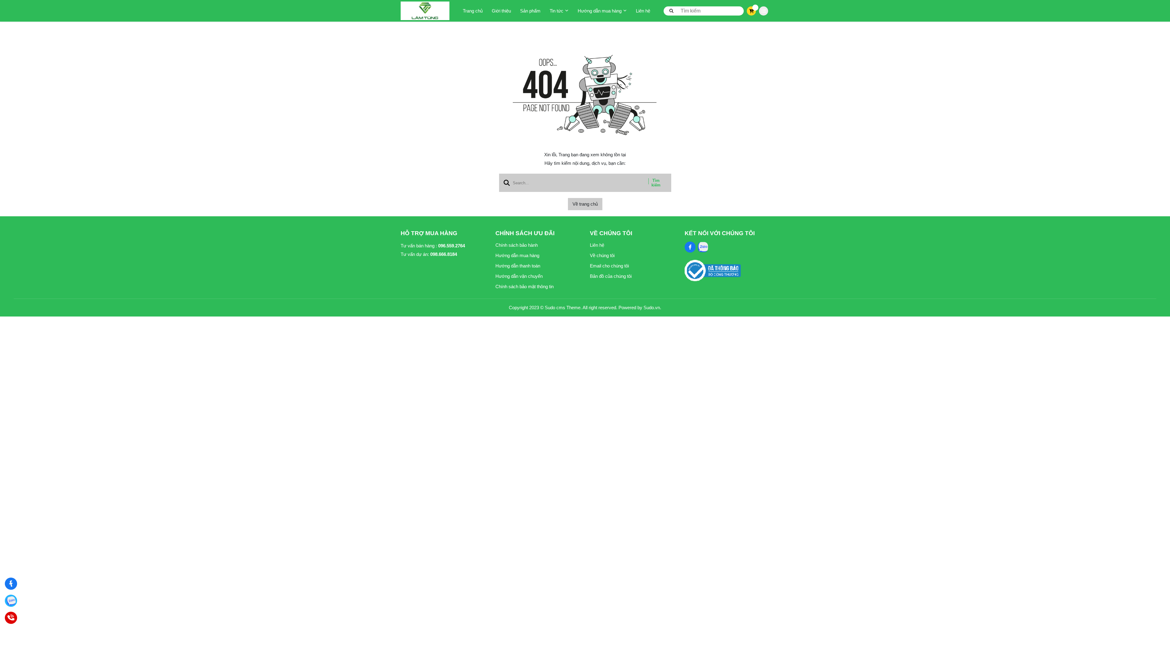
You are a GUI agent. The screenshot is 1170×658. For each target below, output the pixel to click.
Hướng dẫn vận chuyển (519, 276)
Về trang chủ (585, 204)
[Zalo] (11, 601)
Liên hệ (643, 10)
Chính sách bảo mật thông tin (524, 286)
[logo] (425, 11)
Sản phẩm (530, 10)
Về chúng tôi (602, 255)
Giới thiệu (501, 10)
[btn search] (671, 11)
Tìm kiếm (656, 182)
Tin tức (556, 10)
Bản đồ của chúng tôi (611, 276)
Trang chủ (473, 10)
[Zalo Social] (703, 247)
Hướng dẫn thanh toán (517, 265)
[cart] (751, 11)
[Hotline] (11, 618)
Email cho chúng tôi (609, 265)
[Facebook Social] (690, 247)
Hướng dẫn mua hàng (600, 10)
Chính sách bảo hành (516, 245)
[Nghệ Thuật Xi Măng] (11, 584)
